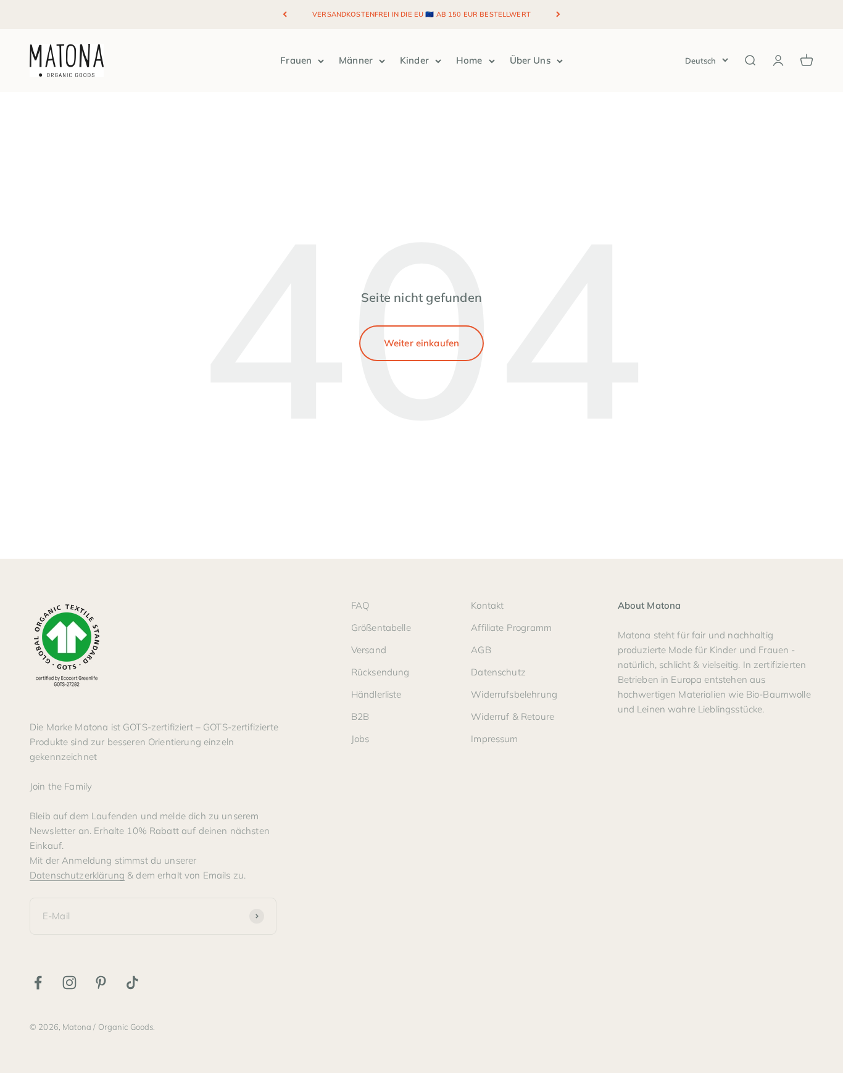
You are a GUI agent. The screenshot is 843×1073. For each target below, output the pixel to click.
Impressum (494, 739)
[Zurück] (285, 14)
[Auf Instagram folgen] (69, 982)
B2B (360, 716)
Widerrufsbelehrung (514, 694)
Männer (356, 60)
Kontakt (487, 605)
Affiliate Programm (511, 627)
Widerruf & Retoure (512, 716)
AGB (481, 650)
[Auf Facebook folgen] (38, 982)
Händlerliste (376, 694)
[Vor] (558, 14)
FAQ (360, 605)
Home (469, 60)
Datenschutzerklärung (77, 875)
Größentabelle (381, 627)
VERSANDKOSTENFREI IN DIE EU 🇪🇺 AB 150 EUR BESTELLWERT (421, 14)
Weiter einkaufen (421, 343)
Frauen (296, 60)
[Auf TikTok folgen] (132, 982)
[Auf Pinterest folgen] (101, 982)
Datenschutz (498, 672)
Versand (368, 650)
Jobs (360, 739)
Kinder (414, 60)
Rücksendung (380, 672)
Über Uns (530, 60)
